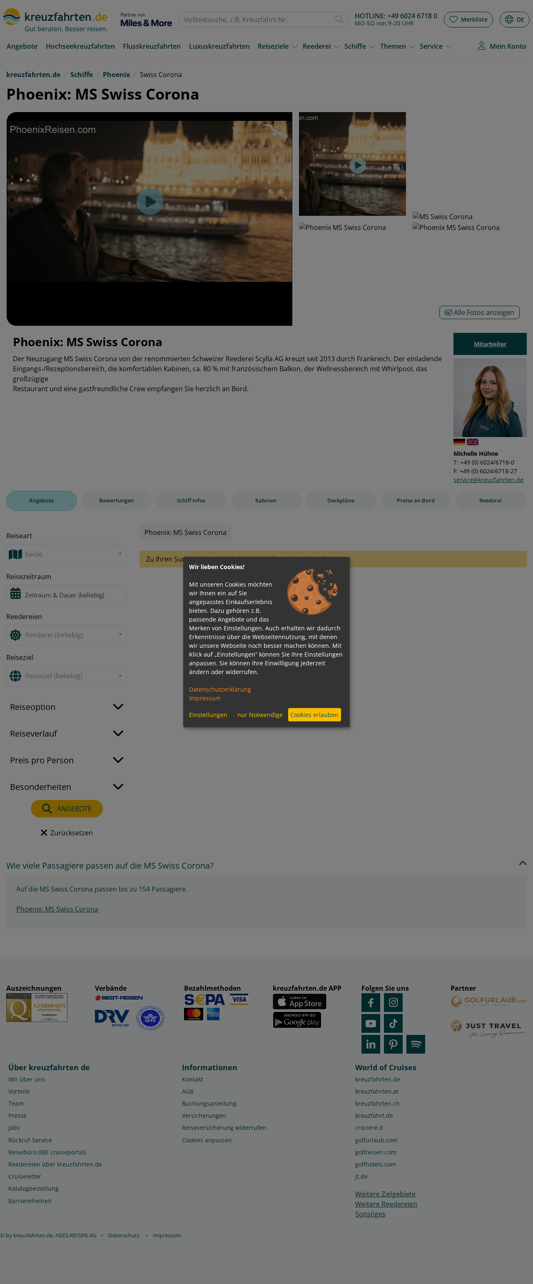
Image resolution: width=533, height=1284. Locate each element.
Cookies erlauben (314, 715)
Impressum (205, 698)
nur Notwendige (260, 715)
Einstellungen (208, 715)
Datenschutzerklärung (220, 689)
